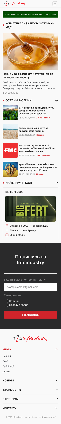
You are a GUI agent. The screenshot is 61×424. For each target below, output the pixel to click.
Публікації (8, 366)
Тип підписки (12, 295)
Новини (7, 355)
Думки (6, 371)
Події (5, 361)
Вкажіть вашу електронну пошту (24, 279)
